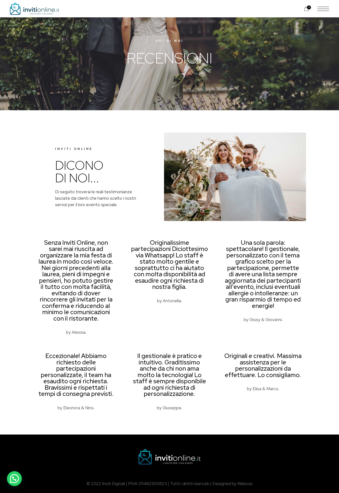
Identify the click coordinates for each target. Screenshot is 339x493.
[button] (14, 478)
